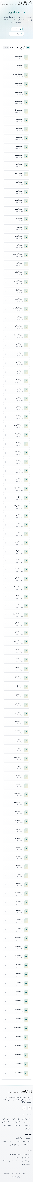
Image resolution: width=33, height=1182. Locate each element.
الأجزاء (6, 48)
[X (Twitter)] (24, 1108)
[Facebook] (29, 1108)
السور (11, 48)
